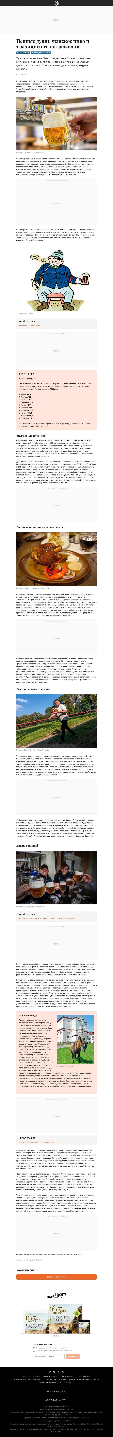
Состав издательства (50, 1376)
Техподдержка (69, 1382)
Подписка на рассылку (42, 1345)
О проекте (26, 1376)
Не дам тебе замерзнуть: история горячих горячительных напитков (47, 918)
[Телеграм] (63, 1371)
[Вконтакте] (54, 1371)
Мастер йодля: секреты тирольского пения (36, 1142)
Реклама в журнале (83, 1376)
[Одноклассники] (59, 1371)
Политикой (40, 1350)
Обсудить (23, 74)
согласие (42, 1348)
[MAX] (50, 1371)
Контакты (36, 1376)
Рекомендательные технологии (50, 1382)
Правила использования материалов (27, 1379)
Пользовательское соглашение (55, 1379)
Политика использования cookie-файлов (84, 1379)
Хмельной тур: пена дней (29, 325)
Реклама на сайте (67, 1376)
